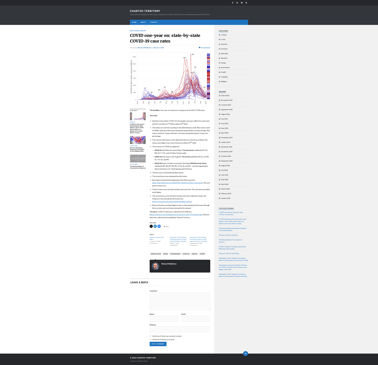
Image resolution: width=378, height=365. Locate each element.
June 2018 (224, 175)
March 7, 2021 (159, 48)
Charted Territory (145, 10)
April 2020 (224, 133)
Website (153, 325)
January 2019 (225, 142)
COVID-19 (186, 253)
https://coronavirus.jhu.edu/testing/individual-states (171, 202)
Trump (202, 253)
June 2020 (224, 123)
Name (152, 314)
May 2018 (224, 179)
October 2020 (226, 105)
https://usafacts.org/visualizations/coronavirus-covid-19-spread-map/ (176, 215)
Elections (134, 31)
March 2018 (225, 189)
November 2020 (226, 100)
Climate (224, 35)
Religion (224, 81)
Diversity (224, 44)
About (143, 22)
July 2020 (224, 119)
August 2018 (225, 165)
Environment (225, 67)
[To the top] (245, 353)
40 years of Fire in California (228, 235)
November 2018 (226, 151)
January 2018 (225, 198)
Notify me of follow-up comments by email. (167, 336)
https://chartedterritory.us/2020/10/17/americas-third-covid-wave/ (177, 183)
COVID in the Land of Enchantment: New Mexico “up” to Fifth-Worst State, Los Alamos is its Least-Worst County (232, 221)
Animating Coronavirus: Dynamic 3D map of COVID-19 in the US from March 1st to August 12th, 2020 (233, 267)
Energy (223, 63)
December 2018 (226, 147)
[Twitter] (242, 3)
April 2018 (224, 184)
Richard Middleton (144, 48)
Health (143, 31)
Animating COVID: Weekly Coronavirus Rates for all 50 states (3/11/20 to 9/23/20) (198, 239)
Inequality (224, 77)
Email (184, 314)
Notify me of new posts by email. (163, 339)
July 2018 (224, 170)
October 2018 (226, 156)
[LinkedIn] (237, 3)
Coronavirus (175, 253)
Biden (166, 253)
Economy (224, 49)
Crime (223, 39)
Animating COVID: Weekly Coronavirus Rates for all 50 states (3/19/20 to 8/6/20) (178, 239)
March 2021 (225, 95)
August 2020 (225, 114)
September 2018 (227, 161)
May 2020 (224, 128)
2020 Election (156, 253)
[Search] (246, 3)
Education (224, 53)
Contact (153, 22)
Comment (154, 291)
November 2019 (226, 137)
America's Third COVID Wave (229, 253)
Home (134, 22)
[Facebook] (232, 3)
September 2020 (227, 109)
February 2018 (226, 193)
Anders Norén (142, 361)
